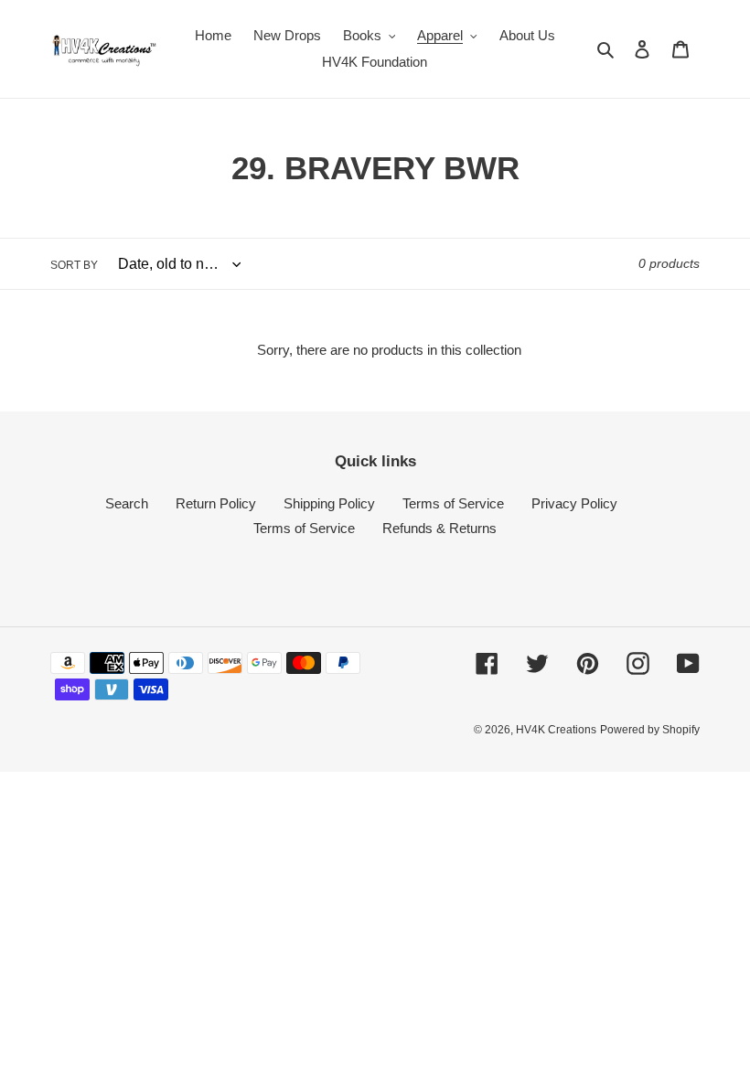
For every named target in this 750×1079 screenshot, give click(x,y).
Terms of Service (453, 503)
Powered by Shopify (650, 729)
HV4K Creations (556, 729)
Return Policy (216, 503)
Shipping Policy (329, 503)
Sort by (74, 265)
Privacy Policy (574, 503)
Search (126, 503)
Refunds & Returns (439, 528)
